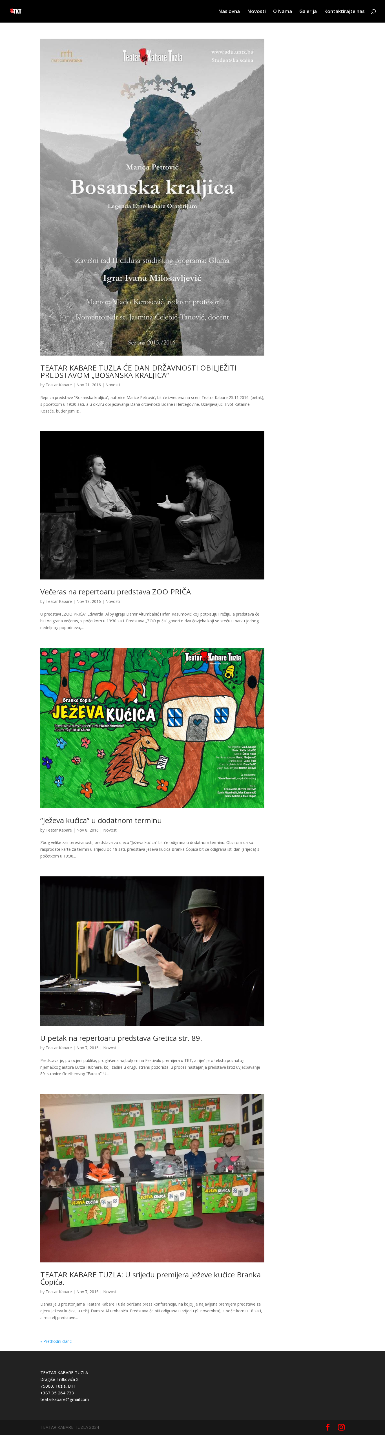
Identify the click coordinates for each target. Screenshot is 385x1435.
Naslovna (229, 11)
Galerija (308, 11)
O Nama (282, 11)
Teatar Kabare (59, 384)
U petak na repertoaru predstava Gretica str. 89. (121, 1038)
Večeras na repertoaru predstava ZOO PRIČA (115, 592)
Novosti (256, 11)
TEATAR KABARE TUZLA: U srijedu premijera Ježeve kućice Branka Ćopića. (150, 1278)
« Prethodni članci (56, 1341)
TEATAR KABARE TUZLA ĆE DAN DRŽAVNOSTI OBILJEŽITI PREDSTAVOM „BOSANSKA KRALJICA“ (138, 371)
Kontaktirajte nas (344, 11)
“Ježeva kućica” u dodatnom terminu (101, 820)
